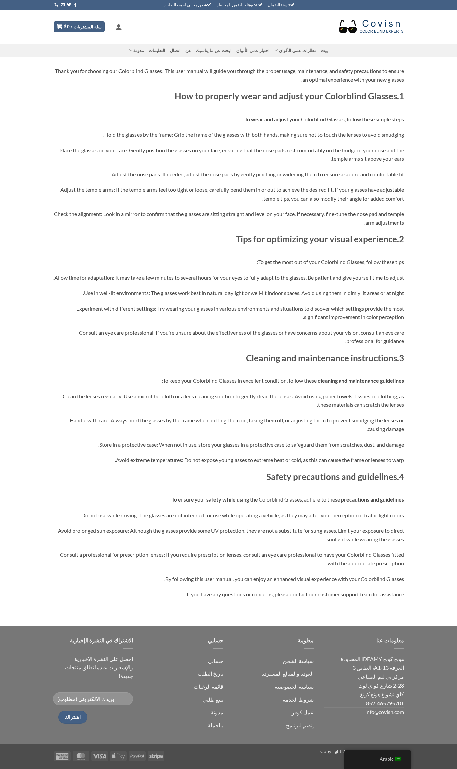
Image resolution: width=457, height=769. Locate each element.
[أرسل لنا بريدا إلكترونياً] (63, 5)
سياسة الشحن (298, 661)
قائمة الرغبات (208, 686)
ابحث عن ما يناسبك (214, 50)
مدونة (138, 50)
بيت (324, 50)
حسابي (215, 661)
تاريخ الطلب (210, 673)
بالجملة (215, 725)
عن (188, 50)
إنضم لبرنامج (300, 725)
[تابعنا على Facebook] (75, 5)
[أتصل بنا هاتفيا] (56, 5)
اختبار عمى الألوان (253, 50)
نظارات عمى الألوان (297, 50)
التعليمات (157, 50)
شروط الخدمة (298, 699)
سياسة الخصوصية (294, 686)
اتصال (175, 50)
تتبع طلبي (213, 699)
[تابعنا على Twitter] (69, 5)
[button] (118, 26)
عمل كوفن (302, 712)
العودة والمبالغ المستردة (287, 673)
